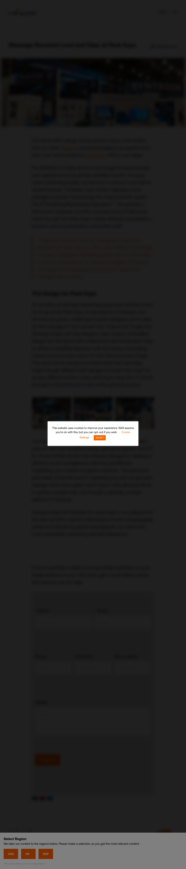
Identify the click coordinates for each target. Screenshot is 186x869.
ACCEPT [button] (100, 438)
